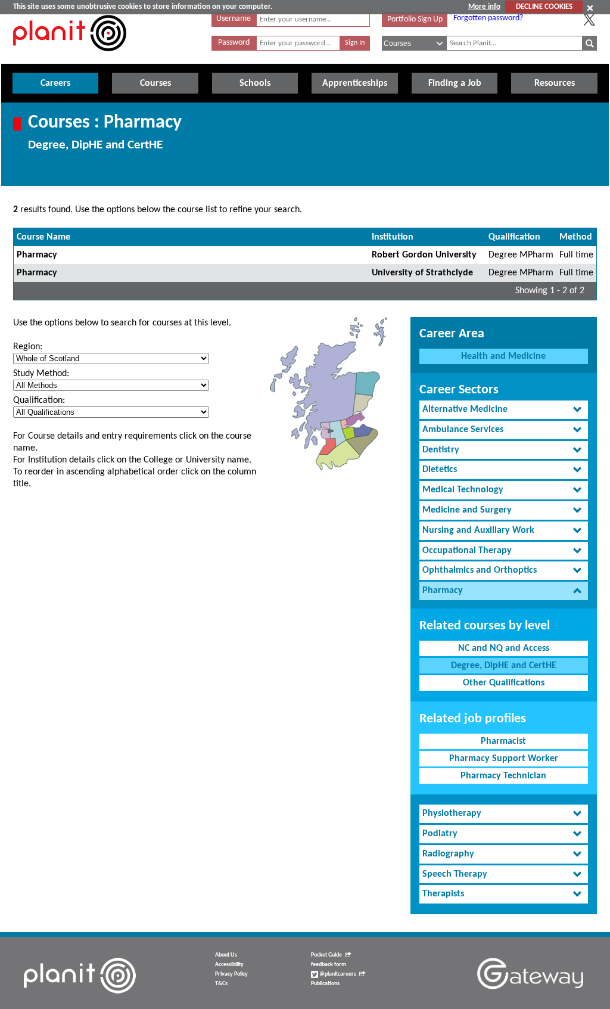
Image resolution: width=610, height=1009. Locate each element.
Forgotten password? (488, 18)
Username (233, 19)
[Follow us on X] (589, 19)
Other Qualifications (503, 683)
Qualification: (39, 400)
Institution (392, 237)
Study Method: (41, 373)
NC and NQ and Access (503, 648)
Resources (554, 83)
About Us (226, 955)
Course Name (43, 237)
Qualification (514, 237)
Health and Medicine (503, 356)
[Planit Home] (69, 58)
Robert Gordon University (424, 255)
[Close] (590, 7)
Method (575, 237)
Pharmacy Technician (503, 776)
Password (234, 42)
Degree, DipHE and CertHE (503, 665)
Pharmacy (37, 255)
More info (484, 7)
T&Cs (221, 983)
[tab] (503, 410)
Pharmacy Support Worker (503, 758)
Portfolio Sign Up (415, 19)
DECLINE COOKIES (544, 7)
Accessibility (229, 964)
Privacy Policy (231, 974)
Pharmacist (503, 741)
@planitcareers (337, 974)
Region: (27, 347)
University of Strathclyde (422, 273)
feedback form (328, 964)
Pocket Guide (326, 955)
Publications (325, 983)
